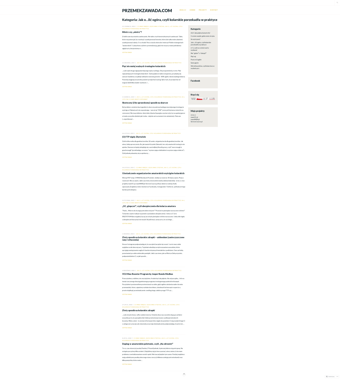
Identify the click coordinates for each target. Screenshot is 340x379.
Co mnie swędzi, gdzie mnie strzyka (150, 26)
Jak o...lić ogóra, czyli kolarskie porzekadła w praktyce (159, 62)
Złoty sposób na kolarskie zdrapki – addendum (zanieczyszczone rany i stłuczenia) (153, 238)
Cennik (192, 10)
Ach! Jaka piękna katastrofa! (200, 33)
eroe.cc (193, 115)
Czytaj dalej (127, 53)
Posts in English (196, 60)
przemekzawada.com (147, 10)
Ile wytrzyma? (195, 39)
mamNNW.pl (195, 119)
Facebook (195, 80)
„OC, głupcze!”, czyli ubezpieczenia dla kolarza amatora (149, 206)
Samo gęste (195, 63)
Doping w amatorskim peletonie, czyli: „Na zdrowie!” (147, 344)
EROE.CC (183, 10)
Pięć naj (193, 56)
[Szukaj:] (337, 2)
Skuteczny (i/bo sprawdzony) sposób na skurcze (145, 102)
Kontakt (214, 10)
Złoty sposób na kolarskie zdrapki (138, 310)
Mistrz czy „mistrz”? (132, 32)
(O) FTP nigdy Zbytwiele (134, 136)
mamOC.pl (194, 117)
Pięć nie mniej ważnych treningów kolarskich (143, 66)
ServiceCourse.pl (196, 122)
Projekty (203, 10)
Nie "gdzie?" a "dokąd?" (199, 53)
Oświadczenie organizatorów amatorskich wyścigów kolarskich (153, 173)
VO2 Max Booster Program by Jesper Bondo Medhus (147, 274)
